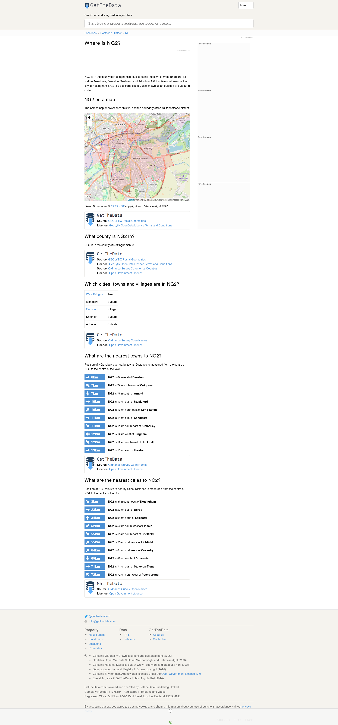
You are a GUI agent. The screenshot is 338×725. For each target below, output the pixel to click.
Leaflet (131, 199)
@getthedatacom (99, 616)
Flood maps (96, 639)
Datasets (129, 639)
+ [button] (89, 117)
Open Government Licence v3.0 (181, 674)
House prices (97, 635)
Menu (246, 5)
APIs (127, 635)
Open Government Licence (126, 273)
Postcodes (95, 648)
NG (127, 33)
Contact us (159, 639)
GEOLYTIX (118, 206)
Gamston (91, 309)
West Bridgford (95, 294)
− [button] (89, 123)
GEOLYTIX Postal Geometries (127, 221)
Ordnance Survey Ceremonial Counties (132, 268)
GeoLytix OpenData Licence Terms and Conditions (140, 225)
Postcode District (110, 33)
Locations (90, 33)
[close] (170, 711)
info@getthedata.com (102, 621)
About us (158, 635)
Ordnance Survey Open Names (127, 340)
